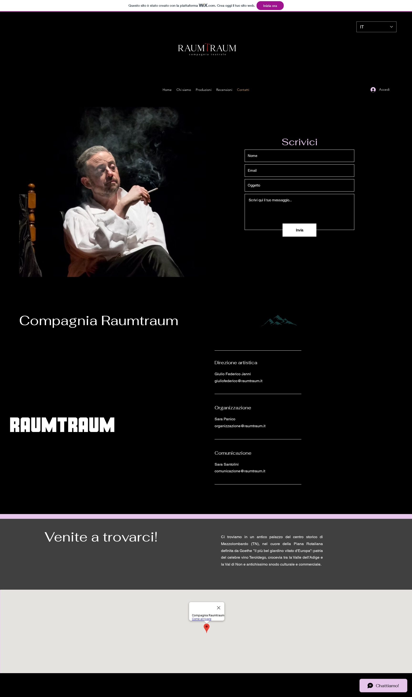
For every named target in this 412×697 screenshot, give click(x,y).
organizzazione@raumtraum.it (240, 426)
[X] (365, 89)
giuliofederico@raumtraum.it (238, 381)
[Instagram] (357, 89)
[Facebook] (350, 89)
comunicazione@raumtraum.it (240, 471)
